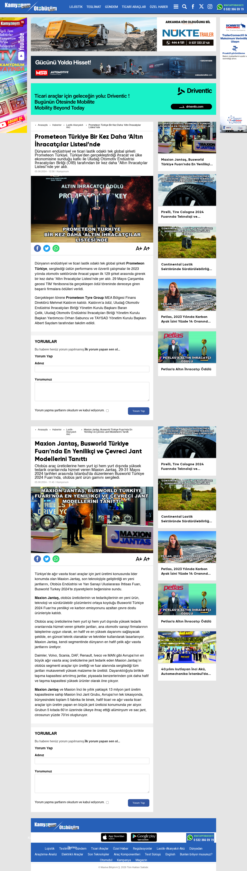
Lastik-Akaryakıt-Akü (71, 432)
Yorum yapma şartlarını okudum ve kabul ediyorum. (70, 410)
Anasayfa (43, 125)
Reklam (59, 838)
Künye (32, 838)
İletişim (45, 838)
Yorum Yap (139, 411)
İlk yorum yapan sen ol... (102, 349)
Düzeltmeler (88, 838)
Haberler (57, 125)
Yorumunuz (43, 379)
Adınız (39, 363)
